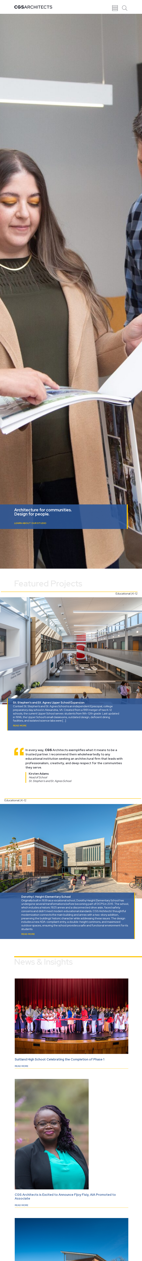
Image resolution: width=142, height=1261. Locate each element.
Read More (19, 725)
